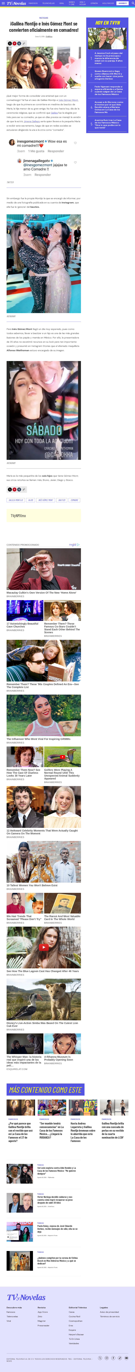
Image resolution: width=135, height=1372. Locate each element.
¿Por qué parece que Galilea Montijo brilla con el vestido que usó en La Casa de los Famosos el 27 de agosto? (20, 1132)
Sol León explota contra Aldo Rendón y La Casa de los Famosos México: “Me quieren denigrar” (56, 1170)
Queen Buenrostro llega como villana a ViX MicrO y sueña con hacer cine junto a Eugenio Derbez (109, 75)
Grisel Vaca (51, 1206)
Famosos (33, 3)
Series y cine (72, 3)
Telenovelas (48, 3)
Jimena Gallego (32, 121)
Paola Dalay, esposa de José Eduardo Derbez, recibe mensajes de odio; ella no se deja (57, 1228)
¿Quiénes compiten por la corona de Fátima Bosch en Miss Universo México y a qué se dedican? (57, 1260)
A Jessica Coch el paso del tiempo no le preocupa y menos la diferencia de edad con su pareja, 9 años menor (109, 58)
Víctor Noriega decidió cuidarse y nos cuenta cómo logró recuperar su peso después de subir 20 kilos (55, 1199)
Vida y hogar (82, 3)
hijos (30, 500)
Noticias (43, 18)
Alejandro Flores (52, 1235)
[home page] (16, 3)
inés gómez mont (45, 500)
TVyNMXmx (49, 36)
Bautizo (61, 500)
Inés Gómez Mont (68, 100)
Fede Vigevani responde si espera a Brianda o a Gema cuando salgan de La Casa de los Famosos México (109, 90)
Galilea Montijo (16, 500)
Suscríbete (123, 3)
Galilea (54, 112)
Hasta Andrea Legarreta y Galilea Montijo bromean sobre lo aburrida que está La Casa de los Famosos (83, 1132)
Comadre (74, 500)
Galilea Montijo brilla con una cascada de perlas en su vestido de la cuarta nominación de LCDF (113, 1130)
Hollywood (108, 3)
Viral (61, 3)
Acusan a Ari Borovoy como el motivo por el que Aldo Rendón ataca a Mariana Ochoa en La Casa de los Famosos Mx (109, 107)
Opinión (94, 3)
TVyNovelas (51, 1177)
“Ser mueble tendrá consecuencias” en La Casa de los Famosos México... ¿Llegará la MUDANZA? (52, 1130)
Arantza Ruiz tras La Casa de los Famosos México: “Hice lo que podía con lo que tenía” (108, 124)
